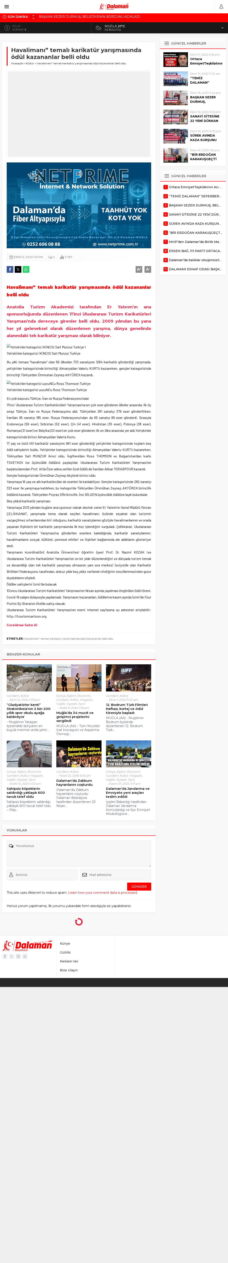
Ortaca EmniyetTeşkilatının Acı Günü (206, 63)
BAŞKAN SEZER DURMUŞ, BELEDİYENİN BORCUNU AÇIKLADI (89, 17)
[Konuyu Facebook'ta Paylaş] (10, 269)
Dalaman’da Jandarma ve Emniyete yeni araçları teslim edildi (128, 793)
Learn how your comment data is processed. (103, 893)
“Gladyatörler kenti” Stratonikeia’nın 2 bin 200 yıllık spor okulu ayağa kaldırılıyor (29, 711)
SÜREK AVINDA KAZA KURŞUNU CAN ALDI (203, 139)
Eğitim (71, 695)
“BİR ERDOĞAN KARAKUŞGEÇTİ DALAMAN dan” (203, 159)
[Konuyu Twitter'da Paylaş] (18, 269)
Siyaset (72, 703)
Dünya (61, 695)
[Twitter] (11, 956)
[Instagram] (18, 956)
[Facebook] (5, 956)
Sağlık (60, 703)
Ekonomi (83, 695)
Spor (82, 703)
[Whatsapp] (25, 956)
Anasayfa (17, 63)
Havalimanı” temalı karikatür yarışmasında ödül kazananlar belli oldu (68, 638)
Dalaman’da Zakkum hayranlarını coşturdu (74, 783)
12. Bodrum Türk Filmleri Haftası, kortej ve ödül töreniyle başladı (127, 709)
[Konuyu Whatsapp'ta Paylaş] (26, 269)
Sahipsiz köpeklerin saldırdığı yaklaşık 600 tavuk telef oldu (26, 793)
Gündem (13, 695)
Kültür (30, 63)
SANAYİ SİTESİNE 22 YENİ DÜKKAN (204, 118)
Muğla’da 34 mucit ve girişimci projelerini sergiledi (75, 717)
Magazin (86, 699)
